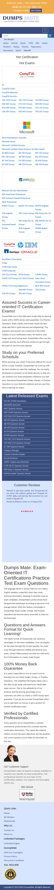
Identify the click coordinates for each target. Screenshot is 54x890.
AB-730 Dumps (25, 153)
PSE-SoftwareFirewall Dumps (8, 224)
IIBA (37, 43)
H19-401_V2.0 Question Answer (17, 439)
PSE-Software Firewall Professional (16, 198)
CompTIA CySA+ (8, 89)
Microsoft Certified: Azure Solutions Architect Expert (23, 149)
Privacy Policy (10, 856)
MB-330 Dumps (41, 164)
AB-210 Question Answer (14, 420)
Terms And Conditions (14, 860)
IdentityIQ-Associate (12, 405)
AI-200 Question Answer (14, 435)
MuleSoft (7, 47)
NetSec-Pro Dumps (26, 206)
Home (6, 813)
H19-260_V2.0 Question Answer (17, 416)
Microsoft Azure (8, 142)
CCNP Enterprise (8, 271)
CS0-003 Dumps (42, 100)
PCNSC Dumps (8, 206)
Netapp (16, 47)
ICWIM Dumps (41, 275)
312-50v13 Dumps (26, 278)
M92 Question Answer (13, 409)
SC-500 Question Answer (14, 447)
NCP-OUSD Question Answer (16, 413)
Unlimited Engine (12, 843)
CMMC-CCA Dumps (10, 286)
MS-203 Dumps (41, 157)
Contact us (9, 830)
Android (14, 43)
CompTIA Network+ (10, 93)
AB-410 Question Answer (14, 424)
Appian (23, 43)
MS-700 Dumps (8, 157)
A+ (3, 85)
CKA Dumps (40, 290)
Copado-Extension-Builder (14, 454)
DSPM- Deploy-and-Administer (16, 462)
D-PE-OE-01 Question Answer (16, 466)
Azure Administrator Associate (14, 138)
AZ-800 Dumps (8, 153)
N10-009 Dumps (9, 108)
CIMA (30, 43)
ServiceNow (8, 51)
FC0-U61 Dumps (25, 104)
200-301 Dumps (25, 294)
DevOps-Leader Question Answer (17, 474)
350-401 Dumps (8, 294)
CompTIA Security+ (9, 96)
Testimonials (9, 821)
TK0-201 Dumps (42, 112)
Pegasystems (36, 47)
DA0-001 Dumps (9, 104)
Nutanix (25, 47)
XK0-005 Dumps (42, 104)
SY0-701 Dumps (42, 108)
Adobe (6, 43)
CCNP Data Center (9, 267)
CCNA (4, 263)
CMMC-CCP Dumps (10, 278)
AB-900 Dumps (25, 157)
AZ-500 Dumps (8, 164)
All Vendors (9, 817)
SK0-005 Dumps (25, 112)
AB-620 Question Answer (14, 428)
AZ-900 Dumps (41, 161)
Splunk (18, 51)
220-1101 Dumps (26, 100)
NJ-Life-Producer (11, 458)
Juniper (45, 43)
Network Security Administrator (15, 191)
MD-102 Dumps (42, 153)
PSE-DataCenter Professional (13, 194)
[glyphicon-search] (50, 36)
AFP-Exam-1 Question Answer (16, 470)
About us (8, 834)
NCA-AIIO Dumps (42, 286)
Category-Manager (11, 451)
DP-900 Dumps (25, 161)
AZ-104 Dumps (8, 161)
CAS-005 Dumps (9, 112)
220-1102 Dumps (9, 100)
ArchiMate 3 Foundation (12, 259)
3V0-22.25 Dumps (9, 275)
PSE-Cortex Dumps (26, 213)
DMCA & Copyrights (13, 852)
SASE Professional (9, 202)
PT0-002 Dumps (25, 108)
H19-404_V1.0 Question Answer (17, 443)
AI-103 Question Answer (14, 432)
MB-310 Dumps (25, 164)
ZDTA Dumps (24, 275)
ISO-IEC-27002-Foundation (15, 401)
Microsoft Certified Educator (13, 145)
